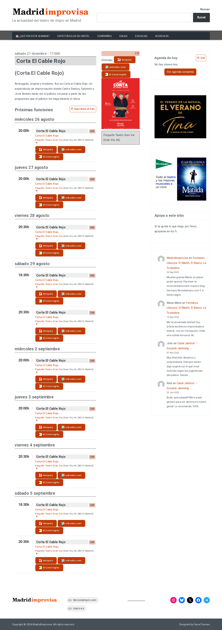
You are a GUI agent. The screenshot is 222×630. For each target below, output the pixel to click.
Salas (123, 36)
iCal (202, 58)
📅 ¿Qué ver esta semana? (33, 36)
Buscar (205, 9)
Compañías (104, 36)
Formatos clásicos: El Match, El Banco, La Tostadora (186, 263)
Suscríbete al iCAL (84, 109)
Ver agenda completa (180, 71)
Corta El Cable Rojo (51, 131)
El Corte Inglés (51, 156)
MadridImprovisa (177, 258)
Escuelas (141, 36)
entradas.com (73, 149)
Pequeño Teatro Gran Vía (48, 139)
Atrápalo (48, 149)
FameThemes (202, 624)
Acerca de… (162, 36)
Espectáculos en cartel (73, 36)
